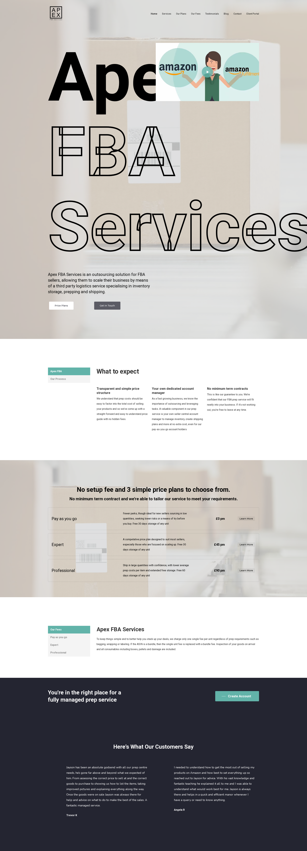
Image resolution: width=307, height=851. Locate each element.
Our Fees (196, 14)
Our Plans (181, 14)
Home (154, 14)
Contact (237, 14)
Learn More (246, 518)
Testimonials (212, 14)
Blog (226, 14)
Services (166, 14)
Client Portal (252, 14)
